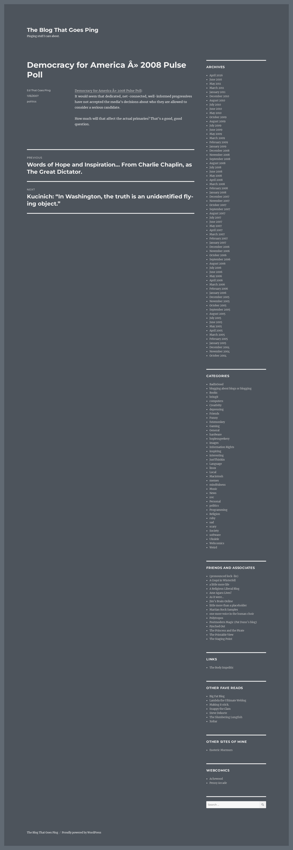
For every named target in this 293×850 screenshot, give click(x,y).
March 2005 (217, 334)
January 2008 (217, 192)
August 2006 (217, 263)
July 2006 (215, 268)
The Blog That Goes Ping (62, 29)
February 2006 (218, 288)
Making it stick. (219, 704)
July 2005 (215, 318)
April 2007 (216, 230)
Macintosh (216, 476)
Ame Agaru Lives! (220, 593)
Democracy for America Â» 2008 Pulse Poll (108, 91)
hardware (215, 434)
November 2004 (219, 351)
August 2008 (217, 163)
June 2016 (215, 79)
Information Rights (221, 447)
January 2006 (217, 293)
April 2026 (216, 75)
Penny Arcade (218, 783)
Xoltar (213, 721)
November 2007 (219, 201)
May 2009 (215, 134)
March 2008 (217, 184)
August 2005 (217, 314)
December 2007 (219, 196)
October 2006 (218, 255)
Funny (213, 418)
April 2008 (216, 180)
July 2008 (215, 167)
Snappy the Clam (220, 709)
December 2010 (219, 96)
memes (214, 480)
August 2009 (217, 121)
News (212, 493)
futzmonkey (217, 422)
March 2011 (216, 88)
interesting (216, 455)
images (214, 443)
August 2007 (217, 213)
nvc (211, 497)
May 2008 (215, 175)
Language (215, 464)
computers (216, 401)
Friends (214, 413)
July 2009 (215, 125)
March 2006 (217, 284)
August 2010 (217, 100)
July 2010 (215, 104)
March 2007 (217, 234)
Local (212, 472)
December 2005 (219, 297)
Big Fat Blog (217, 696)
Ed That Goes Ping (39, 90)
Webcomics (216, 543)
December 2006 (219, 247)
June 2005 (215, 322)
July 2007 (215, 217)
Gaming (214, 426)
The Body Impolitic (221, 667)
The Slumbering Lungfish (225, 717)
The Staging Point (220, 639)
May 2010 (215, 113)
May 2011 (215, 83)
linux (212, 468)
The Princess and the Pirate (226, 630)
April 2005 (216, 330)
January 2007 (217, 242)
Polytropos (216, 618)
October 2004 (217, 355)
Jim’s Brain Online (221, 601)
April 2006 (216, 280)
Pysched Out (217, 626)
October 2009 (218, 117)
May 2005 (215, 326)
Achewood (216, 778)
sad (211, 522)
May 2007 (215, 226)
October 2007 (217, 205)
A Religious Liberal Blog (224, 588)
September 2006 (219, 259)
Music (213, 489)
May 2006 (215, 276)
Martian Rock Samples (223, 609)
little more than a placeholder (228, 605)
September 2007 (219, 209)
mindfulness (217, 484)
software (215, 535)
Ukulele (214, 539)
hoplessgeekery (219, 438)
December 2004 (219, 347)
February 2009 (218, 142)
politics (31, 101)
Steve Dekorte (218, 713)
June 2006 (215, 272)
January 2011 (217, 92)
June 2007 (215, 222)
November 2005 (219, 301)
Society (214, 530)
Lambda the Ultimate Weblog (227, 700)
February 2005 (218, 339)
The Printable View (221, 634)
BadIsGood (216, 384)
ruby (212, 518)
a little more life (219, 584)
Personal (215, 501)
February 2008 (218, 188)
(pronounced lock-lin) (223, 576)
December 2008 (219, 150)
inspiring (215, 451)
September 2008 (219, 159)
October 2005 (217, 305)
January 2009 (217, 146)
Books (213, 392)
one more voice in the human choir (231, 614)
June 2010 (215, 109)
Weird (213, 547)
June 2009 (215, 129)
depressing (216, 409)
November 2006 (219, 251)
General (214, 430)
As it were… (216, 597)
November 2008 (219, 155)
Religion (214, 514)
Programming (218, 510)
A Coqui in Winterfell (222, 580)
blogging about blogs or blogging (230, 388)
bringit (213, 397)
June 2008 (215, 171)
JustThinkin (217, 459)
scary (212, 526)
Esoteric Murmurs (221, 750)
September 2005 (219, 309)
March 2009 (217, 138)
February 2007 (218, 238)
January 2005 (217, 343)
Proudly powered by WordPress (81, 832)
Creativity (215, 405)
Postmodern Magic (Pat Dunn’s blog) (233, 622)
